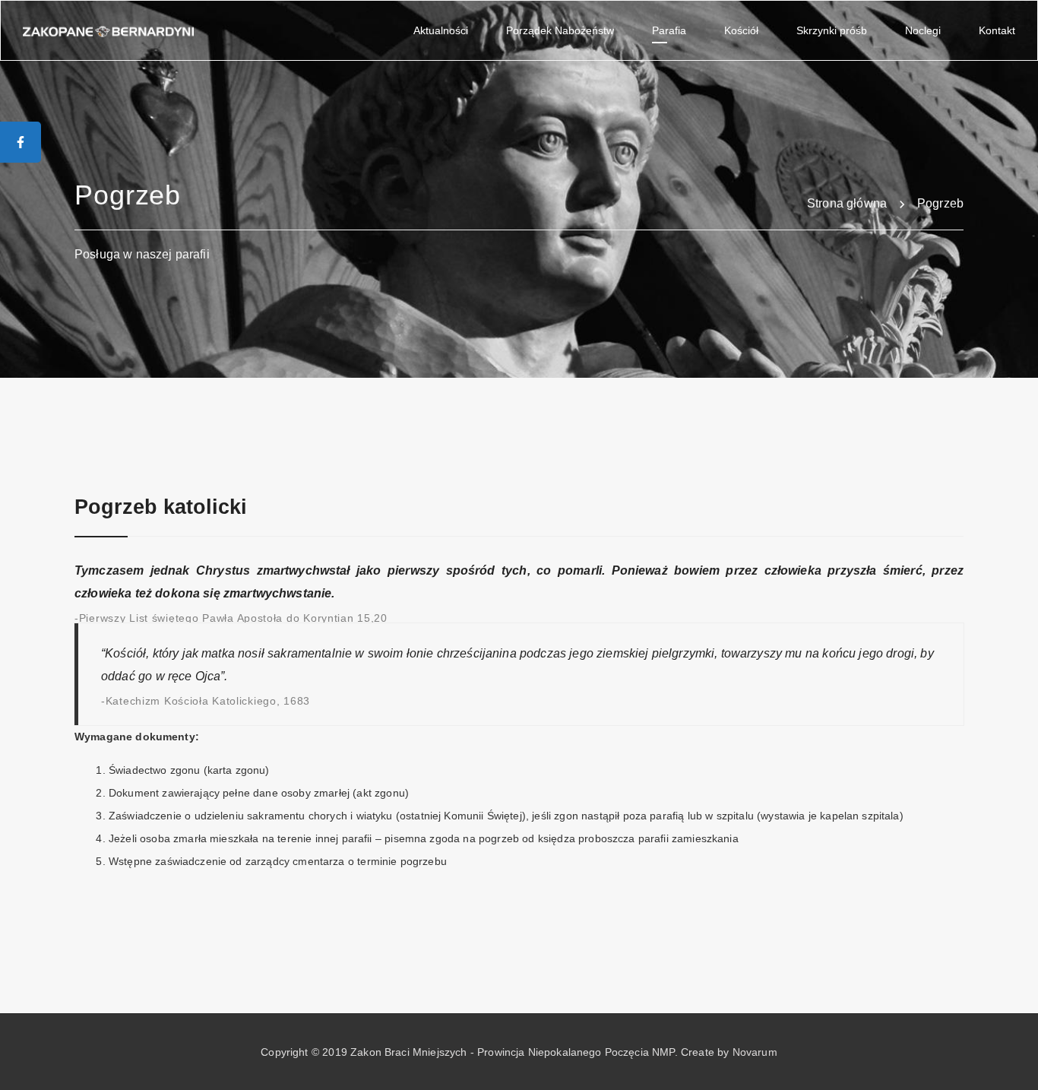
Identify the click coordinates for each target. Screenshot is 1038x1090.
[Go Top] (1010, 1056)
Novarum (755, 1052)
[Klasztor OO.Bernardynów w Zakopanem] (108, 29)
